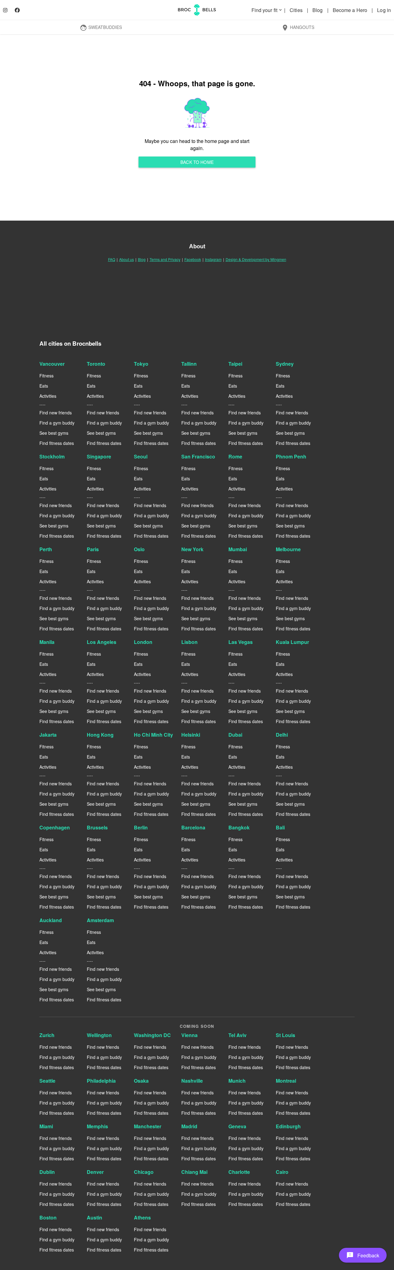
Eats (43, 386)
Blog (318, 10)
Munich (237, 1080)
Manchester (147, 1126)
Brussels (97, 827)
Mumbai (237, 549)
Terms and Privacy (165, 259)
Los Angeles (101, 641)
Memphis (97, 1126)
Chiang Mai (194, 1171)
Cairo (282, 1171)
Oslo (139, 549)
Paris (93, 549)
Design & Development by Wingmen (256, 259)
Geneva (237, 1126)
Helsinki (190, 734)
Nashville (192, 1080)
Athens (142, 1217)
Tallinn (189, 363)
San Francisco (198, 456)
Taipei (235, 363)
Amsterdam (100, 920)
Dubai (235, 734)
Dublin (47, 1171)
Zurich (46, 1035)
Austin (94, 1217)
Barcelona (193, 827)
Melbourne (288, 549)
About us (126, 259)
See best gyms (53, 433)
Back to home (197, 162)
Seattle (47, 1080)
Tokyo (141, 363)
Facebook (192, 259)
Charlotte (239, 1171)
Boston (48, 1217)
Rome (235, 456)
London (143, 641)
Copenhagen (54, 827)
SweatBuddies (101, 27)
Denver (95, 1171)
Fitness (46, 375)
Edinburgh (288, 1126)
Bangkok (239, 827)
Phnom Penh (291, 456)
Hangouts (297, 27)
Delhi (282, 734)
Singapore (99, 456)
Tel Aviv (237, 1035)
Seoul (140, 456)
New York (192, 549)
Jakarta (48, 734)
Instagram (213, 259)
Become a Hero (350, 10)
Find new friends (55, 412)
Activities (47, 396)
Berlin (141, 827)
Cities (297, 10)
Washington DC (152, 1035)
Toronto (96, 363)
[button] (363, 1255)
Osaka (141, 1080)
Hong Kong (100, 734)
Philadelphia (101, 1080)
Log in (384, 10)
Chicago (144, 1171)
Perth (45, 549)
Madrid (189, 1126)
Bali (280, 827)
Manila (46, 641)
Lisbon (189, 641)
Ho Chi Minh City (153, 734)
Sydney (285, 363)
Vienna (189, 1035)
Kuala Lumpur (292, 641)
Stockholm (52, 456)
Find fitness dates (56, 443)
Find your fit (267, 10)
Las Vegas (240, 641)
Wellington (99, 1035)
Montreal (286, 1080)
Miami (46, 1126)
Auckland (50, 920)
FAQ (111, 259)
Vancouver (52, 363)
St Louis (285, 1035)
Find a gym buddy (56, 423)
